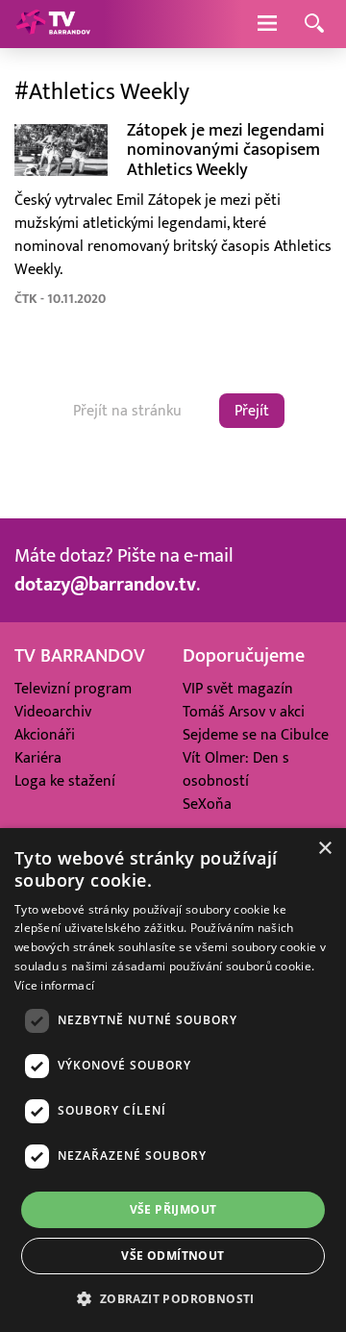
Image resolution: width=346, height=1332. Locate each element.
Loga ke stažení (64, 781)
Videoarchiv (52, 711)
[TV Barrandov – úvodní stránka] (52, 24)
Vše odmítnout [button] (172, 1255)
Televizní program (73, 688)
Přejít (252, 410)
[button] (172, 1298)
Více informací (54, 985)
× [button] (324, 849)
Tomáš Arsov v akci (244, 711)
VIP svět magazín (238, 688)
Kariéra (38, 758)
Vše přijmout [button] (173, 1209)
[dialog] (173, 1080)
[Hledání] (314, 24)
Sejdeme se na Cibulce (256, 734)
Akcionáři (44, 734)
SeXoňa (207, 804)
